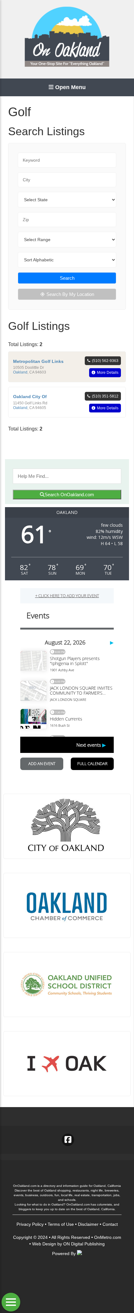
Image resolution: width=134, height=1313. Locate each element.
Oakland (20, 372)
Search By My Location (70, 294)
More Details (107, 372)
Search (67, 278)
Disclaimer (88, 1224)
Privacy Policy (30, 1224)
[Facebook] (68, 1140)
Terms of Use (61, 1224)
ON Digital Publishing (84, 1243)
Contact (110, 1224)
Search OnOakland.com (69, 494)
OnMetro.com (107, 1237)
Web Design (44, 1243)
